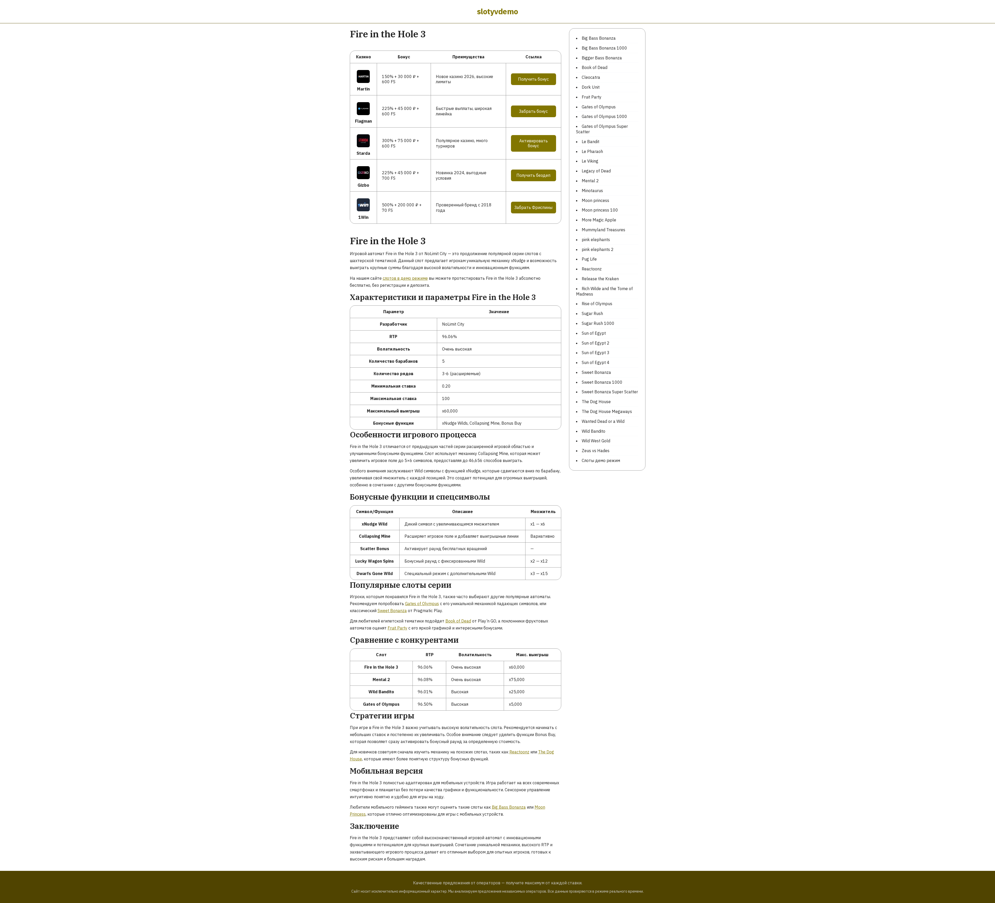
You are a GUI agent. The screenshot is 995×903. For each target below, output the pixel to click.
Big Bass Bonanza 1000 (604, 48)
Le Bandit (590, 141)
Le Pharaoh (592, 151)
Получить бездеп (533, 175)
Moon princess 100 (600, 210)
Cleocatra (591, 77)
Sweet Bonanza (392, 610)
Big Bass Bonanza (509, 807)
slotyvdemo (497, 11)
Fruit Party (397, 628)
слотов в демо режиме (405, 278)
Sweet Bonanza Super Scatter (610, 391)
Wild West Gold (596, 440)
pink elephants (596, 239)
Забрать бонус (533, 111)
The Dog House (596, 401)
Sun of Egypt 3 (595, 352)
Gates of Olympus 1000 (604, 116)
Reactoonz (519, 751)
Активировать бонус (533, 143)
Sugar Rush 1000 (598, 323)
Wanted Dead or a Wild (603, 421)
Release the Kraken (600, 278)
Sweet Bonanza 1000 (602, 382)
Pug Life (589, 259)
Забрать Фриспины (533, 207)
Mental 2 (590, 180)
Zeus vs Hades (595, 450)
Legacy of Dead (596, 170)
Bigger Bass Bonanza (602, 57)
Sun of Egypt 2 (595, 343)
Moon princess (595, 200)
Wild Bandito (593, 431)
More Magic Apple (599, 219)
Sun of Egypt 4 (595, 362)
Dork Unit (591, 87)
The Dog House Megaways (607, 411)
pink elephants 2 (598, 249)
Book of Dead (458, 621)
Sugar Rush (592, 313)
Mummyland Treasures (603, 229)
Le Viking (590, 161)
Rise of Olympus (597, 303)
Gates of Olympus (422, 603)
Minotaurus (592, 190)
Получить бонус (533, 79)
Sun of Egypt (594, 333)
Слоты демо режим (601, 460)
